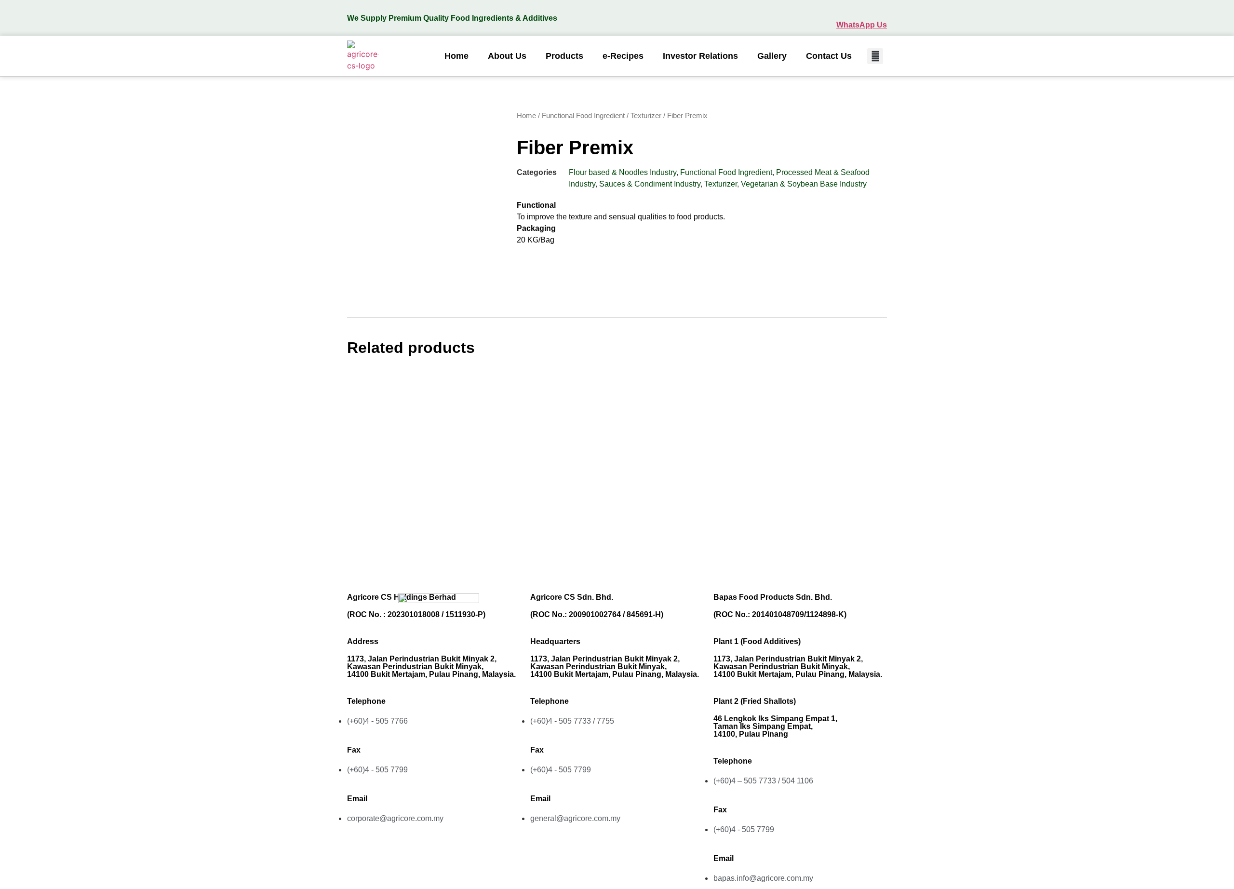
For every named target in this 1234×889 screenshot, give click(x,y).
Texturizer (645, 116)
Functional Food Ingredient (583, 116)
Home (456, 56)
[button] (875, 56)
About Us (507, 56)
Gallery (772, 56)
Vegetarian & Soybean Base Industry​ (804, 184)
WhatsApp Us (861, 25)
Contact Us (829, 56)
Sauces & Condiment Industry (649, 184)
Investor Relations (700, 56)
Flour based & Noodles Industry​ (622, 172)
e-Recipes (623, 56)
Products (564, 56)
